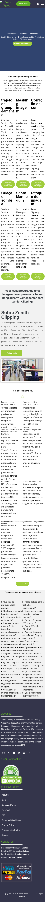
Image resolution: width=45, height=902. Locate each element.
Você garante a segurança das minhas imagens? (11, 683)
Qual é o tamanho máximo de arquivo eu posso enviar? (32, 656)
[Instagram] (29, 753)
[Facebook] (3, 753)
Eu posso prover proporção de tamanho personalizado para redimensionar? (10, 629)
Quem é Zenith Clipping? (30, 628)
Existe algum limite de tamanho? (11, 618)
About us (6, 795)
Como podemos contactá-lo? (30, 643)
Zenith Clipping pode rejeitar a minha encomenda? (32, 686)
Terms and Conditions (11, 820)
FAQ (3, 815)
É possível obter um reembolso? (32, 649)
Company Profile (9, 805)
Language (37, 4)
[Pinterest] (24, 753)
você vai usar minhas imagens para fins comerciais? (11, 692)
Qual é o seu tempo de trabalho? (11, 658)
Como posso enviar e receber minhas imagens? (32, 614)
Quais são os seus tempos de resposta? (32, 673)
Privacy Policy (8, 825)
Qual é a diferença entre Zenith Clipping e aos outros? (32, 635)
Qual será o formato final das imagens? (11, 612)
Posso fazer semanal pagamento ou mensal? (10, 674)
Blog (4, 800)
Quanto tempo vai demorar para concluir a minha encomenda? (11, 641)
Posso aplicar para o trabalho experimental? (33, 604)
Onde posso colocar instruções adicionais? (32, 679)
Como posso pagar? (12, 668)
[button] (42, 4)
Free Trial (6, 810)
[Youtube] (14, 753)
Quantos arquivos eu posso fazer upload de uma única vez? (33, 665)
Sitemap (5, 835)
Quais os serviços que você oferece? (31, 694)
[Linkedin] (19, 753)
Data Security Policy (11, 830)
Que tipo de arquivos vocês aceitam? (8, 604)
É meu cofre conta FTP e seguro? (32, 621)
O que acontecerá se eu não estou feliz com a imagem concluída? (11, 650)
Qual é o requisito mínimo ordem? (10, 664)
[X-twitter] (8, 753)
